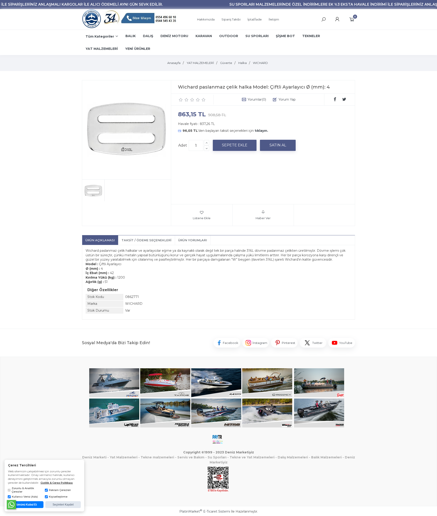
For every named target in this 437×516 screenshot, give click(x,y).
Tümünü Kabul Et (26, 504)
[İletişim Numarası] (140, 19)
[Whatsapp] (11, 504)
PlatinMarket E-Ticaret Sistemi (204, 511)
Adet (182, 145)
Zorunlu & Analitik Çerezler (23, 490)
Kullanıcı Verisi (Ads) (25, 496)
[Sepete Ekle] (235, 145)
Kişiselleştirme (58, 496)
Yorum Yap (287, 99)
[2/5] (183, 99)
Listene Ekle (202, 218)
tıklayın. (261, 131)
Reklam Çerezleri (60, 490)
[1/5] (181, 99)
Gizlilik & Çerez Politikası (57, 482)
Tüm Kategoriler (100, 36)
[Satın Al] (278, 145)
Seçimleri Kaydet (63, 504)
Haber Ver (263, 218)
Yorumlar (257, 99)
